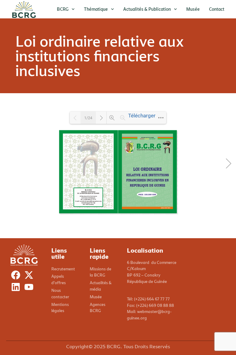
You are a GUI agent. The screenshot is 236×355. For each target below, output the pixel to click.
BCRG (63, 9)
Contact (216, 9)
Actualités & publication (147, 9)
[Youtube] (30, 288)
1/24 (88, 118)
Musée (193, 9)
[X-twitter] (30, 276)
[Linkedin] (17, 288)
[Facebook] (17, 276)
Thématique (96, 9)
